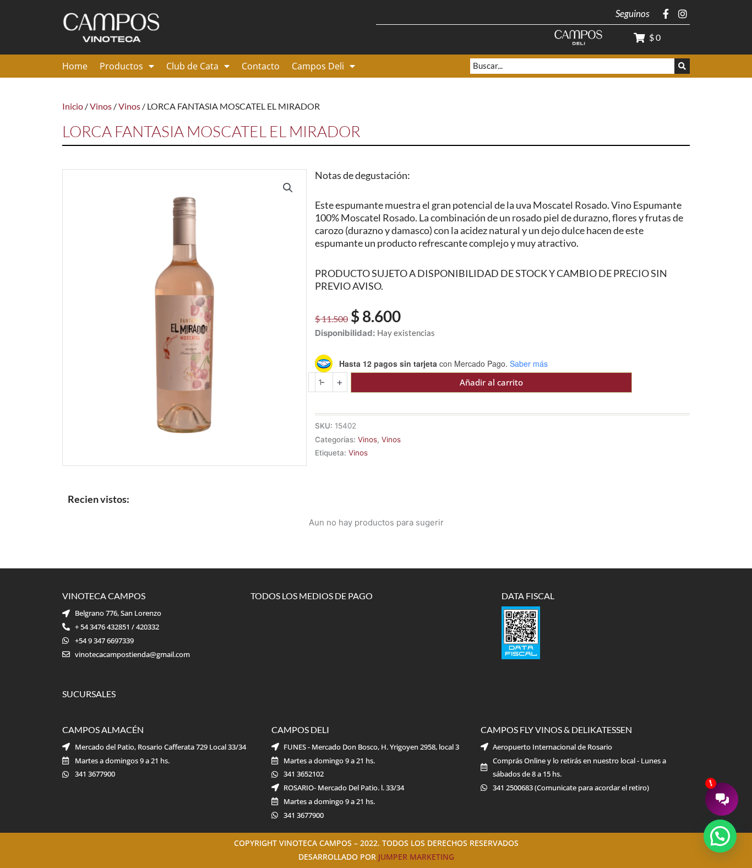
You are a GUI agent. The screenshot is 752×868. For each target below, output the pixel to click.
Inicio (72, 106)
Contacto (261, 66)
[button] (288, 188)
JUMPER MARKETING (416, 856)
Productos (121, 66)
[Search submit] (682, 66)
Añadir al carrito (491, 382)
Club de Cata (192, 66)
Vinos (101, 106)
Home (75, 66)
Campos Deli (318, 66)
